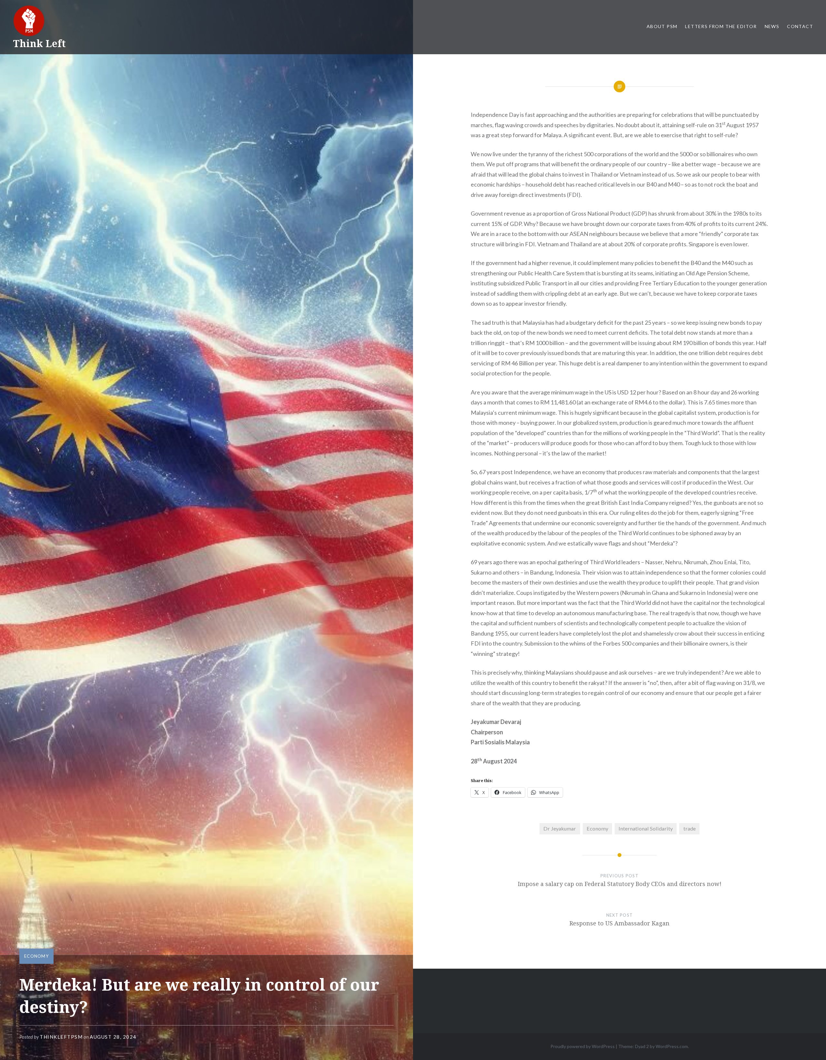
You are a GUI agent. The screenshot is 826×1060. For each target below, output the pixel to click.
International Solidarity (646, 828)
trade (689, 828)
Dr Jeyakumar (559, 828)
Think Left (39, 43)
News (772, 26)
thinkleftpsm (61, 1037)
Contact (800, 26)
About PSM (662, 26)
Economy (36, 956)
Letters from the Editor (721, 26)
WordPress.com (672, 1046)
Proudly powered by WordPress (582, 1046)
